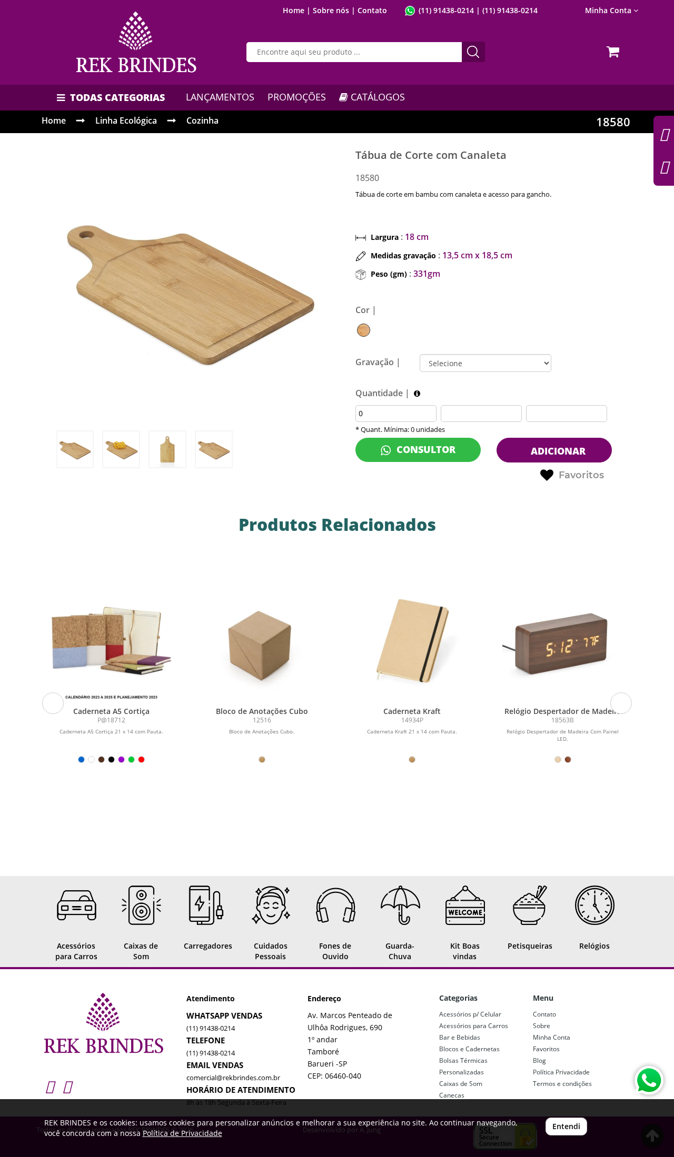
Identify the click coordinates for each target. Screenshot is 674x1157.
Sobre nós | (334, 10)
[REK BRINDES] (136, 42)
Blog (539, 1060)
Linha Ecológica (126, 120)
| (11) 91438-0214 (506, 10)
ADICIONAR (557, 451)
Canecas (451, 1095)
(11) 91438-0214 (446, 10)
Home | (297, 10)
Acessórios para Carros (473, 1025)
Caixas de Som (460, 1083)
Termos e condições (562, 1083)
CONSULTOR (424, 449)
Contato (372, 10)
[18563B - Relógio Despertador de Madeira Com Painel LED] (562, 640)
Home (54, 120)
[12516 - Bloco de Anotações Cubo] (261, 640)
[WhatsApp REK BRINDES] (649, 1080)
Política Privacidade (561, 1072)
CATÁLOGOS (376, 96)
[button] (53, 703)
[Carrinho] (614, 48)
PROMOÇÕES (296, 96)
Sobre (541, 1025)
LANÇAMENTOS (220, 96)
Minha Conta (551, 1037)
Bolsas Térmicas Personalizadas (463, 1066)
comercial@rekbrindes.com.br (233, 1077)
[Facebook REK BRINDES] (67, 1086)
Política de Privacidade (182, 1133)
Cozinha (202, 120)
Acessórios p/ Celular (470, 1014)
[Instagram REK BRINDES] (49, 1086)
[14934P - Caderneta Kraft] (412, 640)
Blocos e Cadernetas (469, 1048)
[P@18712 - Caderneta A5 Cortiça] (111, 640)
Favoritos (581, 475)
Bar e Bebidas (459, 1037)
